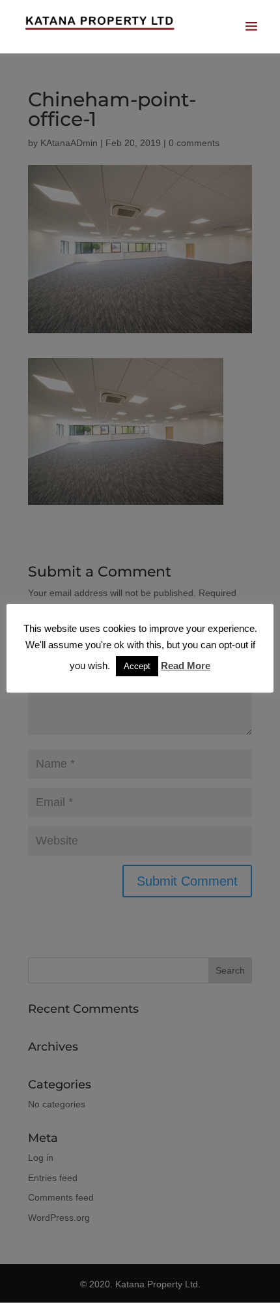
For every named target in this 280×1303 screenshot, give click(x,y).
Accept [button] (137, 666)
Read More (185, 665)
